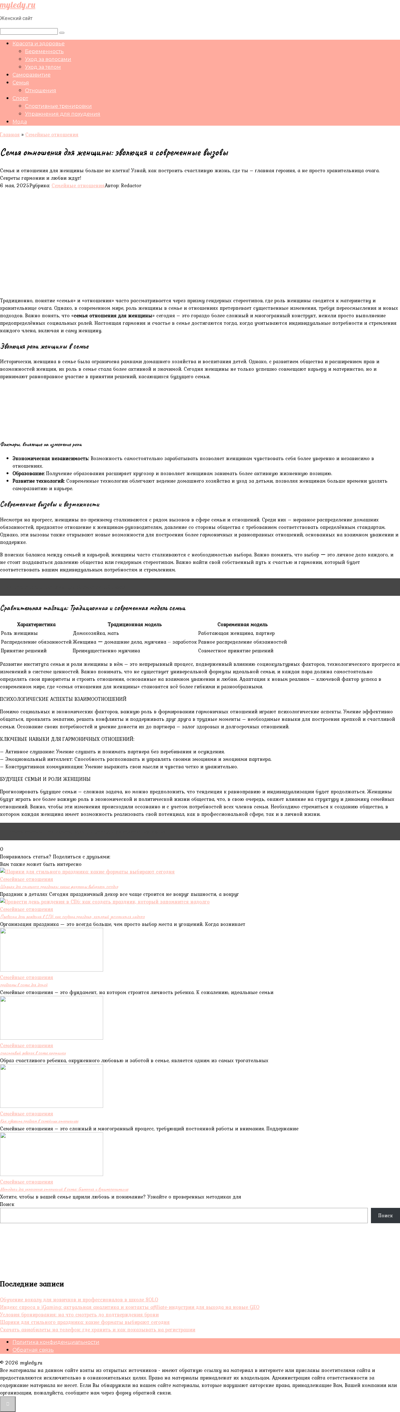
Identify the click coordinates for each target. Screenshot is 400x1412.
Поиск (7, 1204)
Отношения (40, 90)
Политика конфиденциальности (55, 1342)
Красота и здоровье (38, 44)
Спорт (20, 98)
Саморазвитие (31, 75)
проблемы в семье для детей (24, 985)
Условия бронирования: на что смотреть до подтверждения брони (79, 1314)
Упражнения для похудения (62, 114)
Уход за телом (43, 67)
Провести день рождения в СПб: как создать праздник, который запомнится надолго (72, 916)
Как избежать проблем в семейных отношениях (39, 1121)
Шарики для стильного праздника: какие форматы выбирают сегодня (59, 886)
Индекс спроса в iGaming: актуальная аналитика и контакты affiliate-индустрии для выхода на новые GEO (129, 1307)
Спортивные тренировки (58, 106)
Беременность (44, 51)
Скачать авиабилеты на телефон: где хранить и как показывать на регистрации (97, 1329)
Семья (20, 83)
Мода (19, 122)
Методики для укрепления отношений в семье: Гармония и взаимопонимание (64, 1189)
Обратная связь (33, 1350)
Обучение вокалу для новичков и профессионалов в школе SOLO (79, 1299)
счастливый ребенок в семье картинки (33, 1053)
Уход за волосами (48, 59)
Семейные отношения (78, 185)
